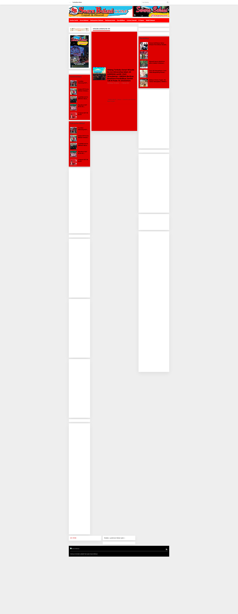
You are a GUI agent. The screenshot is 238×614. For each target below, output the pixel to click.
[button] (167, 2)
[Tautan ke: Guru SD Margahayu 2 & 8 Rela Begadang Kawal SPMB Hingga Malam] (144, 73)
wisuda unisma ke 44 (112, 68)
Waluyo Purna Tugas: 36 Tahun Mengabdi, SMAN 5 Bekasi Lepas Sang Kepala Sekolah (158, 80)
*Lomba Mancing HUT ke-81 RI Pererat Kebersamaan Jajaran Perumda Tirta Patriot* (83, 82)
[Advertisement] (79, 201)
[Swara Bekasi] (119, 11)
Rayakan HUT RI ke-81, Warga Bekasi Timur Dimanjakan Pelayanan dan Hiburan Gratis (83, 105)
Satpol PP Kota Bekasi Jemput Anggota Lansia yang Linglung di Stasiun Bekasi (83, 90)
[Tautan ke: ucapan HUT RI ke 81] (73, 115)
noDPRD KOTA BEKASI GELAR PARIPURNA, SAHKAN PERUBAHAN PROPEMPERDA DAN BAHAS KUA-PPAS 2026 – (83, 98)
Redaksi (106, 538)
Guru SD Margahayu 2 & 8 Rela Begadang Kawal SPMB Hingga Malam (157, 71)
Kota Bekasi (110, 83)
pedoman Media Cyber (117, 538)
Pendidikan (116, 83)
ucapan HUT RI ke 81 (83, 113)
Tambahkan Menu (77, 2)
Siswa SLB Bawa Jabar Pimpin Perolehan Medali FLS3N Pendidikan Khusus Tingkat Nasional (158, 43)
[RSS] (166, 549)
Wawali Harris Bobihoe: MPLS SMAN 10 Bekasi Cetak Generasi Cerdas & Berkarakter (157, 62)
